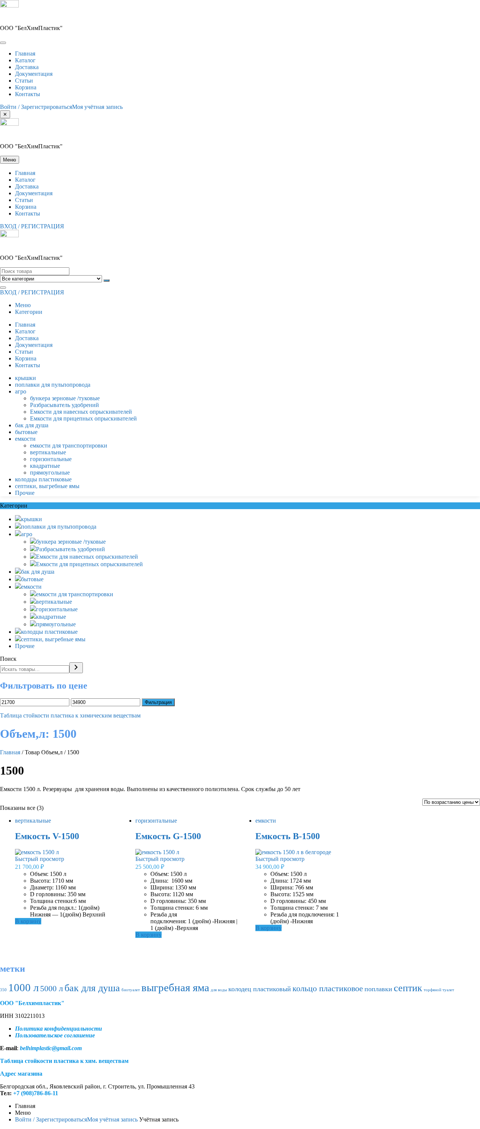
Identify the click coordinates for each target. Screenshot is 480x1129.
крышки (25, 378)
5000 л (51, 988)
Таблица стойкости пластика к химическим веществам (70, 715)
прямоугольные (50, 472)
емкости (25, 439)
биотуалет (131, 990)
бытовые (26, 432)
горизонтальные (51, 459)
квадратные (45, 466)
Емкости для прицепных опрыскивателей (83, 418)
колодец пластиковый (259, 989)
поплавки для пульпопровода (52, 384)
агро (20, 391)
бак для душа (31, 425)
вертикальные (48, 452)
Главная (10, 752)
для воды (219, 990)
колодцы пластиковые (43, 479)
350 (3, 990)
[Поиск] (76, 667)
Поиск (8, 659)
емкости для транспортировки (68, 445)
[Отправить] (107, 280)
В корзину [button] (28, 921)
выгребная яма (175, 987)
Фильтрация (158, 702)
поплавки (378, 989)
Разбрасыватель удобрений (64, 405)
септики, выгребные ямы (47, 486)
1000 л (23, 987)
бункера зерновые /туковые (65, 398)
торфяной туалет (439, 990)
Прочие (24, 493)
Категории (28, 312)
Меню (23, 305)
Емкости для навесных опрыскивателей (81, 411)
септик (408, 988)
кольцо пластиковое (327, 988)
